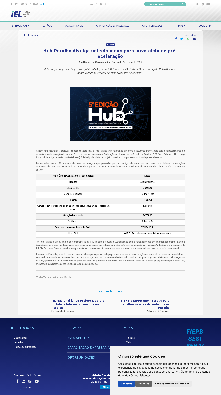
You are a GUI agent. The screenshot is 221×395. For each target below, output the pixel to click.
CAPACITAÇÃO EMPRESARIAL (89, 347)
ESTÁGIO (74, 328)
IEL (42, 4)
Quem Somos (21, 337)
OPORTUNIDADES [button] (152, 25)
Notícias (35, 35)
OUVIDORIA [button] (205, 25)
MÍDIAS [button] (179, 25)
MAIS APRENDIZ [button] (74, 25)
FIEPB (15, 4)
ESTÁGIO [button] (47, 25)
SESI (24, 4)
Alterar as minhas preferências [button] (172, 383)
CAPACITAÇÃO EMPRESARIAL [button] (112, 25)
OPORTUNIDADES (81, 357)
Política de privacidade (25, 347)
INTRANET (28, 387)
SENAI (34, 4)
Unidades (18, 342)
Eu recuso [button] (143, 383)
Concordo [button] (126, 383)
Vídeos (129, 342)
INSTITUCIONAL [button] (18, 25)
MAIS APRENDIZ (79, 337)
